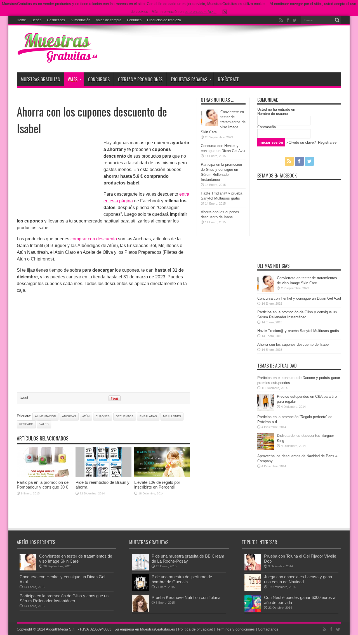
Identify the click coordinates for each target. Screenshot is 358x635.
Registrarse (327, 142)
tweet (24, 397)
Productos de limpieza (164, 20)
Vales (72, 79)
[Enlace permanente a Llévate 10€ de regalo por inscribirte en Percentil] (162, 476)
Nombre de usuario (272, 114)
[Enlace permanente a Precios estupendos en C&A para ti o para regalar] (265, 409)
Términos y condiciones (235, 629)
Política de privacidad (195, 629)
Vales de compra (108, 20)
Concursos (99, 79)
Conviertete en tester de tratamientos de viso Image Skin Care (223, 122)
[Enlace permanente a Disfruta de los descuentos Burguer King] (265, 449)
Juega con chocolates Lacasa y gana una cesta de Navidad (298, 579)
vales (44, 424)
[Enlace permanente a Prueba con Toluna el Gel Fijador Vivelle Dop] (252, 569)
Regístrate (228, 79)
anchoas (69, 416)
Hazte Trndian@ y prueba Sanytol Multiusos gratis (298, 331)
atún (86, 416)
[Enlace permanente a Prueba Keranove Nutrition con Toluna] (140, 610)
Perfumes (134, 20)
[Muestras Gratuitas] (59, 58)
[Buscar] (337, 20)
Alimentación (80, 20)
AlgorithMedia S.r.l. (61, 629)
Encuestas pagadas (189, 79)
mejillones (172, 416)
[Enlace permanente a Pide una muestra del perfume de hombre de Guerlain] (140, 590)
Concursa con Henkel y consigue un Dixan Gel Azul (299, 298)
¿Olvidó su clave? (301, 142)
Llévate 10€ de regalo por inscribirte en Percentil (157, 484)
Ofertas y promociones (140, 79)
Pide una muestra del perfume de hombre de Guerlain (182, 579)
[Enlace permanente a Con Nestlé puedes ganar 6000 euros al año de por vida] (252, 610)
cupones (103, 416)
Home (21, 20)
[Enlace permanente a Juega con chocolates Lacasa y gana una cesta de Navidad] (252, 590)
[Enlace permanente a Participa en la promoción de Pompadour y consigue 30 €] (45, 476)
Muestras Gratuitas (40, 79)
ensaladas (148, 416)
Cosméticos (56, 20)
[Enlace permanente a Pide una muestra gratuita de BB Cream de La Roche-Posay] (140, 569)
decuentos (124, 416)
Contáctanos (268, 629)
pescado (26, 424)
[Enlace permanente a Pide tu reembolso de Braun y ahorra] (103, 476)
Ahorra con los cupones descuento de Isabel (293, 344)
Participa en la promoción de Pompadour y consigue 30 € (43, 484)
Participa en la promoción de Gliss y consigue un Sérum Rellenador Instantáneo (64, 598)
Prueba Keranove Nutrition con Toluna (186, 597)
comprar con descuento (94, 238)
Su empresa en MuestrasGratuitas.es (144, 629)
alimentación (45, 416)
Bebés (36, 20)
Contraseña (266, 127)
